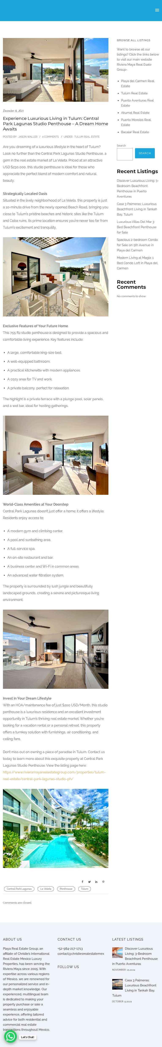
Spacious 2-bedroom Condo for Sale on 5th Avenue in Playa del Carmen (137, 245)
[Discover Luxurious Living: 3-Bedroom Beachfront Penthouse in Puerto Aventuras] (117, 952)
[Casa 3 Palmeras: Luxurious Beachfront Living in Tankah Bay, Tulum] (117, 984)
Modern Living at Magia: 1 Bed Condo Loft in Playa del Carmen (137, 263)
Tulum (84, 888)
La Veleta (45, 888)
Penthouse (66, 888)
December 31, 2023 (13, 111)
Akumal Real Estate (135, 113)
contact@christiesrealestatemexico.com (87, 954)
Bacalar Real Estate (135, 132)
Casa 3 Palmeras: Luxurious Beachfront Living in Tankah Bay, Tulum (137, 209)
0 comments (50, 136)
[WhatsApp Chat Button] (10, 1036)
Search (121, 145)
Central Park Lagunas (19, 888)
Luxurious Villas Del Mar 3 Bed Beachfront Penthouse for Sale (137, 227)
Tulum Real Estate (87, 136)
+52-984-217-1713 (70, 949)
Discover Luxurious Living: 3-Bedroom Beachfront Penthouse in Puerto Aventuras (135, 956)
